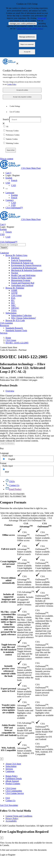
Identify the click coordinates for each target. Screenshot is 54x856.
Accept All (42, 18)
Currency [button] (10, 200)
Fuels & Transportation (21, 260)
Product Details (8, 385)
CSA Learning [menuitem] (6, 323)
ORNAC (15, 308)
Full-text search (8, 549)
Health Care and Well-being (23, 275)
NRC (13, 305)
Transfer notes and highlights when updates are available (8, 709)
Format (3, 463)
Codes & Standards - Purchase (13, 350)
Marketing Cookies (12, 143)
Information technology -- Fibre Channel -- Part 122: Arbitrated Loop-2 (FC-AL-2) (22, 367)
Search (6, 119)
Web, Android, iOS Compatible (8, 749)
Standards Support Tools (16, 330)
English (14, 195)
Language (4, 453)
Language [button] (10, 192)
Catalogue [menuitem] (4, 253)
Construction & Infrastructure (24, 268)
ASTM (14, 293)
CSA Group (16, 295)
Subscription (11, 766)
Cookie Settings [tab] (15, 106)
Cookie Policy (11, 84)
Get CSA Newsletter (9, 805)
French (14, 180)
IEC (13, 300)
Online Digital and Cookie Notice (30, 29)
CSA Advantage (26, 525)
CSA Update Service (15, 793)
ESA (13, 298)
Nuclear (14, 273)
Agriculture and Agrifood (22, 285)
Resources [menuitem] (4, 325)
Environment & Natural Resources (26, 265)
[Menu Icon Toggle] (7, 188)
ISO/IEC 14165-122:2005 (17, 343)
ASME (14, 290)
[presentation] (17, 63)
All (7, 127)
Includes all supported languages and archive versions (8, 598)
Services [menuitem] (3, 333)
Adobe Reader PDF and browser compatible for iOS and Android (8, 730)
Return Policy (12, 776)
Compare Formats (13, 502)
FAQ (8, 798)
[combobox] (13, 244)
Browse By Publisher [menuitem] (15, 288)
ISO (13, 303)
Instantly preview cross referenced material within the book (8, 671)
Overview (10, 391)
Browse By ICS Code (15, 320)
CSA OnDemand (44, 525)
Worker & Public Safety (21, 278)
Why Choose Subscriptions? (23, 318)
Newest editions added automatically (8, 580)
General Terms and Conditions (19, 816)
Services (9, 769)
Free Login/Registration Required (24, 831)
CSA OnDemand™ (14, 207)
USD (8, 183)
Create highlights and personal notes (8, 564)
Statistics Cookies (12, 139)
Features (8, 525)
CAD (13, 185)
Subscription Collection (21, 315)
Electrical (15, 258)
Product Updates (13, 783)
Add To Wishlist (7, 443)
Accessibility (11, 821)
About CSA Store (13, 764)
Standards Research (14, 328)
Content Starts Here (8, 347)
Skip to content (6, 158)
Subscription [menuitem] (11, 313)
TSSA (14, 310)
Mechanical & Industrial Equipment (26, 270)
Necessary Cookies (12, 131)
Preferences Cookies (13, 135)
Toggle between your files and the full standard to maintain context (8, 649)
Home (8, 338)
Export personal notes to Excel (8, 689)
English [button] (9, 178)
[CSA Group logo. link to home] (9, 63)
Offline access (8, 535)
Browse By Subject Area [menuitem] (16, 255)
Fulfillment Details (14, 778)
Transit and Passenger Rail (22, 283)
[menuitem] (32, 258)
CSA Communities (14, 791)
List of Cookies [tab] (15, 112)
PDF (7, 472)
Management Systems (20, 280)
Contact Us (10, 800)
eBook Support (12, 781)
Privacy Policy (12, 818)
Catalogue (10, 771)
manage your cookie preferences (23, 23)
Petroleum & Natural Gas (22, 263)
